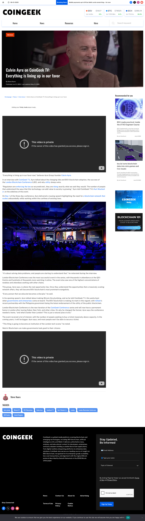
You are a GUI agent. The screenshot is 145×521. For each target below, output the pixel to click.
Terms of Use (48, 503)
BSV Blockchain (28, 410)
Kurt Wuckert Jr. (62, 410)
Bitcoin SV (17, 410)
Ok (128, 517)
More (96, 23)
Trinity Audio (23, 107)
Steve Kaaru (12, 81)
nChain (98, 301)
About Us (71, 496)
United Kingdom (18, 415)
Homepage (8, 97)
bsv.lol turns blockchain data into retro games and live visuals (128, 166)
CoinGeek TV (24, 180)
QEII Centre (7, 415)
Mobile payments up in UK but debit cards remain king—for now (90, 2)
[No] (142, 517)
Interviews (10, 35)
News (42, 23)
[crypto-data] (94, 12)
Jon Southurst (122, 136)
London (73, 410)
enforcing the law (23, 187)
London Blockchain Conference (19, 182)
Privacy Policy (58, 505)
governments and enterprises (19, 301)
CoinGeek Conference (60, 308)
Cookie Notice (70, 505)
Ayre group (7, 410)
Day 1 (7, 196)
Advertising (84, 496)
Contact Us (59, 496)
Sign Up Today (107, 504)
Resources (69, 23)
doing (55, 187)
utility (47, 182)
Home (15, 23)
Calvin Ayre (66, 175)
